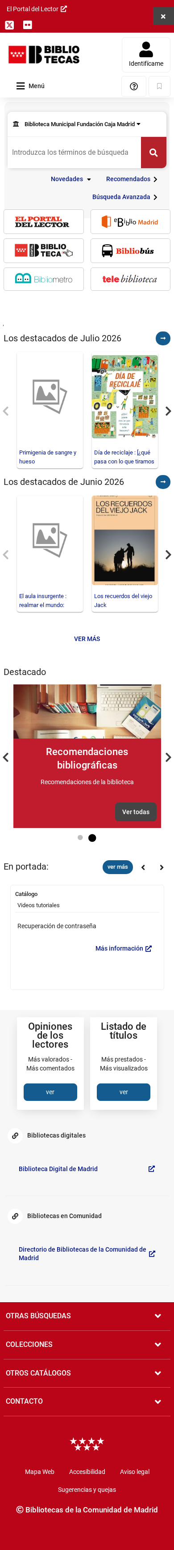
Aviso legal (134, 1471)
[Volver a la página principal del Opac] (44, 55)
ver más (118, 866)
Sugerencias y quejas (87, 1489)
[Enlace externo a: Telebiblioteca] (130, 279)
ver (50, 1092)
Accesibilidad (87, 1471)
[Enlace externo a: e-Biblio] (130, 222)
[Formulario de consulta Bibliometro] (43, 278)
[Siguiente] (143, 867)
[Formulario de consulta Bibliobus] (130, 251)
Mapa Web (39, 1471)
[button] (72, 179)
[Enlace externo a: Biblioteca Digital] (43, 250)
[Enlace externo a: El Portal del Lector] (43, 222)
